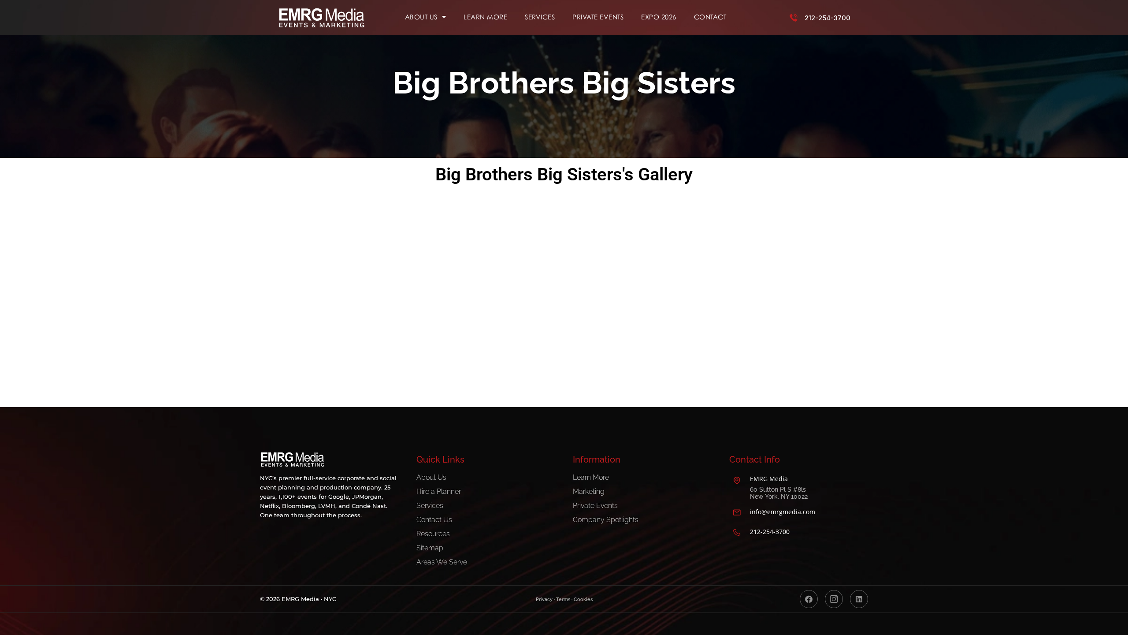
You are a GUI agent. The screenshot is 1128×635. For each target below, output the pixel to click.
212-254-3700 (827, 18)
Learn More (485, 17)
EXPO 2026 (658, 17)
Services (540, 17)
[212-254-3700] (793, 17)
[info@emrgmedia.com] (736, 512)
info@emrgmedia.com (782, 512)
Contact (710, 17)
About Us (421, 17)
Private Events (597, 17)
